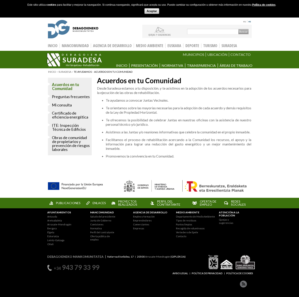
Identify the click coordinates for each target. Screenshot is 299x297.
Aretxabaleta (54, 220)
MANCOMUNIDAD (102, 212)
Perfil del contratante (102, 232)
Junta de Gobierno (100, 220)
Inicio (121, 65)
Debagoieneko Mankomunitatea (73, 29)
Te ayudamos (83, 71)
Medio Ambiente (149, 45)
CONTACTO (240, 54)
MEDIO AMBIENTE (187, 212)
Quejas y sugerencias (159, 34)
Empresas (138, 228)
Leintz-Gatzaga (55, 240)
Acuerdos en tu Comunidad (65, 86)
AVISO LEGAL (180, 273)
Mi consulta (62, 105)
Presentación (144, 65)
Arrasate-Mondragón (59, 224)
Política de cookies (264, 4)
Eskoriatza (53, 236)
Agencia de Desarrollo (112, 45)
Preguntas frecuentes (71, 96)
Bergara (52, 228)
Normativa (172, 65)
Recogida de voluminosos (190, 228)
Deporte (192, 45)
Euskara (174, 45)
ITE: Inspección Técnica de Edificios (69, 127)
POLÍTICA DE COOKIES (239, 273)
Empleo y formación (144, 216)
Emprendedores (142, 220)
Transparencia (201, 65)
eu (244, 21)
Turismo (210, 45)
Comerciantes (141, 224)
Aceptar (152, 11)
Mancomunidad (75, 45)
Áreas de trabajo (236, 65)
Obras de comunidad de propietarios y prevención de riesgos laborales (71, 143)
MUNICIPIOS (193, 54)
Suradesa (229, 45)
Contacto (181, 236)
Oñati (50, 244)
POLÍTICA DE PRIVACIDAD (207, 273)
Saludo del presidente (102, 216)
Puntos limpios (184, 224)
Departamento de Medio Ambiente (195, 216)
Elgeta (50, 232)
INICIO (53, 45)
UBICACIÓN (217, 54)
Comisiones (97, 224)
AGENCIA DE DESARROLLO (150, 212)
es (249, 21)
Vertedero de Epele (187, 232)
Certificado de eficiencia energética (70, 115)
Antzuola (52, 216)
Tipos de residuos (186, 220)
